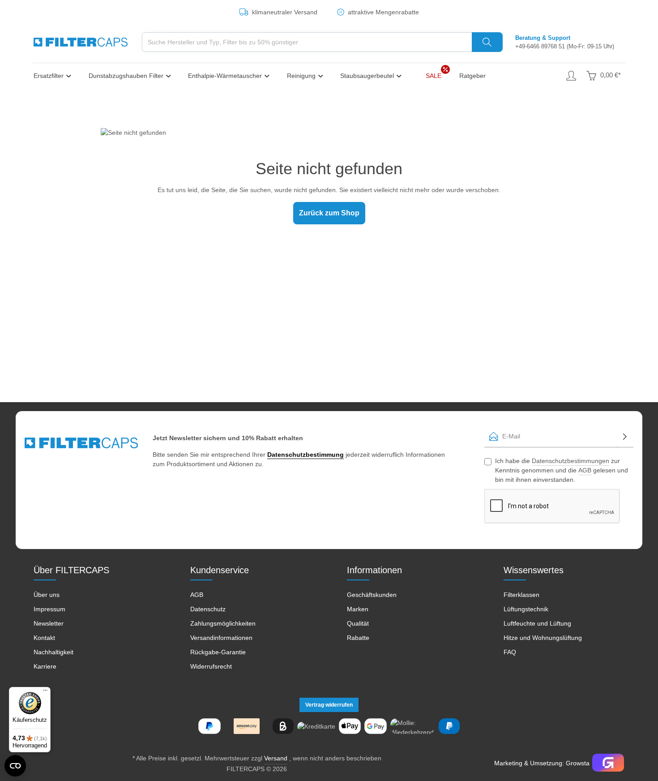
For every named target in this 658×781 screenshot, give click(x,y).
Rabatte (358, 637)
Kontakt (44, 637)
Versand (275, 758)
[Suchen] (487, 42)
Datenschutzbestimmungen (570, 460)
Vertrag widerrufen (329, 705)
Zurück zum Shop (329, 213)
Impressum (49, 609)
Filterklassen (521, 594)
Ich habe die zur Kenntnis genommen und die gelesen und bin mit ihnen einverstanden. (561, 470)
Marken (357, 609)
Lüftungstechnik (526, 609)
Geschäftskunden (372, 594)
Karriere (45, 666)
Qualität (358, 623)
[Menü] (45, 692)
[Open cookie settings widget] (15, 766)
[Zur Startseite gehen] (81, 42)
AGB (584, 470)
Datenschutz (208, 609)
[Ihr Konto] (571, 75)
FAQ (510, 652)
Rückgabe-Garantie (218, 652)
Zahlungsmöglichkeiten (223, 623)
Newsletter (49, 623)
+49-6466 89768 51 (540, 46)
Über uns (47, 594)
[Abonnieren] (624, 436)
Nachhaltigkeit (53, 652)
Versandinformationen (221, 637)
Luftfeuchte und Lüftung (537, 623)
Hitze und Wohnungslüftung (543, 637)
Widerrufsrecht (211, 666)
